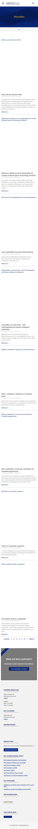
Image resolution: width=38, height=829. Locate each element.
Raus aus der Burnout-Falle (11, 95)
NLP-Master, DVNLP (9, 770)
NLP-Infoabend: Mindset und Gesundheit (15, 762)
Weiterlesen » (5, 112)
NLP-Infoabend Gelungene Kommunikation (15, 760)
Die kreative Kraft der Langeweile (13, 619)
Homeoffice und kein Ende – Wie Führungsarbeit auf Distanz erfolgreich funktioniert (15, 327)
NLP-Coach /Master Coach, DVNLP (13, 773)
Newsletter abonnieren (11, 750)
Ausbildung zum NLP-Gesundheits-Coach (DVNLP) (17, 789)
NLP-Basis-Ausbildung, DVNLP (12, 765)
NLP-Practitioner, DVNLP (10, 767)
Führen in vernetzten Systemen (12, 546)
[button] (5, 817)
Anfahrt (6, 698)
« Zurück (6, 639)
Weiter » (32, 639)
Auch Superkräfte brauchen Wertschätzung (17, 252)
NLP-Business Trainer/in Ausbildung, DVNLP (16, 775)
